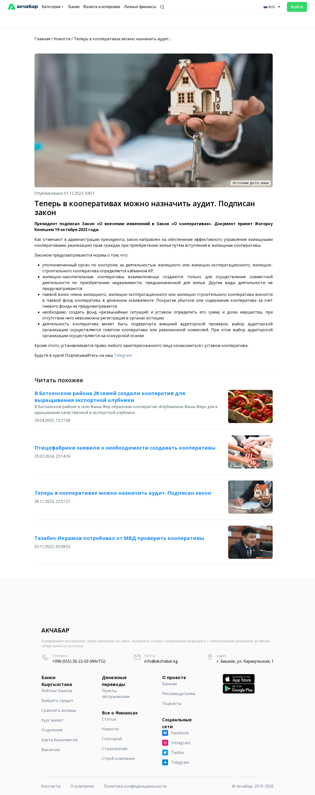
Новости (62, 38)
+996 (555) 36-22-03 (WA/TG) (78, 661)
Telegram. (123, 355)
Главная (42, 38)
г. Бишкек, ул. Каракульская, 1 (245, 661)
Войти (297, 7)
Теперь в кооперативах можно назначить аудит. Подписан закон (138, 38)
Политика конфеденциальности (135, 786)
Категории (51, 7)
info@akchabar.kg (161, 661)
